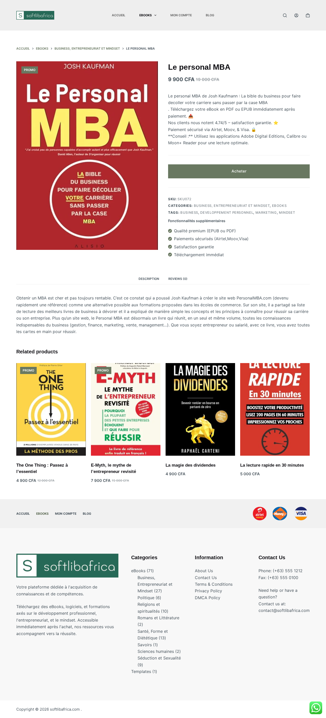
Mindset (287, 212)
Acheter (239, 171)
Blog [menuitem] (210, 15)
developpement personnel (226, 212)
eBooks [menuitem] (145, 15)
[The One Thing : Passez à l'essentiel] (51, 409)
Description (149, 279)
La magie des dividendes (190, 465)
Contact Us (206, 577)
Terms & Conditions (214, 584)
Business (189, 212)
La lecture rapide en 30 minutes (272, 465)
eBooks (279, 206)
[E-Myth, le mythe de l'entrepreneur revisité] (125, 409)
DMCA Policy (207, 597)
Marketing (266, 212)
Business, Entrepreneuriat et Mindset (232, 206)
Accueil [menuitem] (118, 15)
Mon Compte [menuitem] (181, 15)
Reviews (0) (177, 279)
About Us (204, 570)
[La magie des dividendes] (200, 409)
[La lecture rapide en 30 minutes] (275, 409)
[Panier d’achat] (308, 15)
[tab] (149, 278)
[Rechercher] (285, 15)
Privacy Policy (208, 590)
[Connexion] (296, 15)
